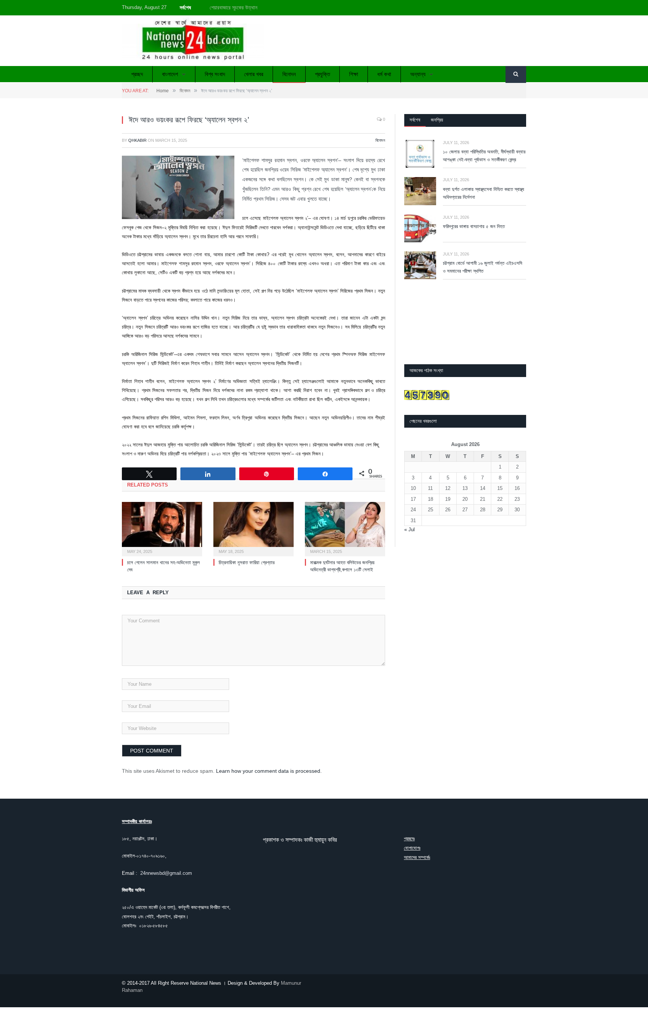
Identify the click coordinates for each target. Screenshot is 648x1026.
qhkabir (137, 140)
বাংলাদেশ (170, 74)
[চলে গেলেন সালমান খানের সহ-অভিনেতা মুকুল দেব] (162, 528)
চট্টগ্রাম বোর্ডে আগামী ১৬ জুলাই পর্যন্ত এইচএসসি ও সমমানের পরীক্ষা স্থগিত (482, 267)
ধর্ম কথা (384, 74)
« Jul (409, 529)
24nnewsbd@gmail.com (166, 873)
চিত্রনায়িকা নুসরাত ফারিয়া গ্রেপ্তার (246, 562)
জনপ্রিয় (437, 120)
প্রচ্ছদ (137, 74)
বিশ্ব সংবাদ (215, 74)
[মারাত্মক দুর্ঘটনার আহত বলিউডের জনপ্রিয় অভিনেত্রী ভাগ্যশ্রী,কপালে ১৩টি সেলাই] (345, 528)
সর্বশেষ (415, 120)
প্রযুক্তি (322, 74)
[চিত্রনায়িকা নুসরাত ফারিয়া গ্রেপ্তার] (253, 528)
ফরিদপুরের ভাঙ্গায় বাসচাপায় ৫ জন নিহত (474, 226)
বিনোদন (289, 74)
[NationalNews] (193, 40)
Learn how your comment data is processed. (269, 771)
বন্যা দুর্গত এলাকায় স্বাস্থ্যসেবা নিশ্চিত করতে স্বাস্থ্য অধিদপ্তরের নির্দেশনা (483, 193)
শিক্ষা (353, 74)
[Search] (516, 74)
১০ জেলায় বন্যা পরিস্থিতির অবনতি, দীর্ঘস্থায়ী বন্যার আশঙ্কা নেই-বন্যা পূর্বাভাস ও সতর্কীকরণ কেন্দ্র (295, 8)
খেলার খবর (253, 74)
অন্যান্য (418, 74)
